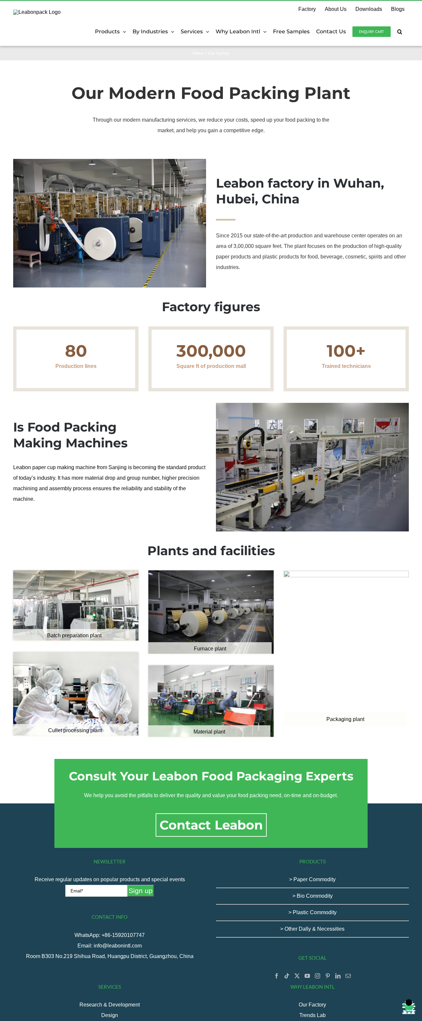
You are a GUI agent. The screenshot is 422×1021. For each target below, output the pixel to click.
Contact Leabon (211, 825)
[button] (399, 31)
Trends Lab (312, 1015)
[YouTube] (307, 975)
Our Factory (312, 1004)
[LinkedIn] (338, 975)
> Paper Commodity (312, 879)
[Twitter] (297, 975)
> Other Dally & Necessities (312, 929)
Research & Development (109, 1004)
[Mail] (348, 975)
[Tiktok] (286, 975)
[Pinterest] (327, 975)
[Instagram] (317, 975)
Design (109, 1015)
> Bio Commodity (312, 896)
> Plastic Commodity (312, 912)
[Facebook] (276, 975)
